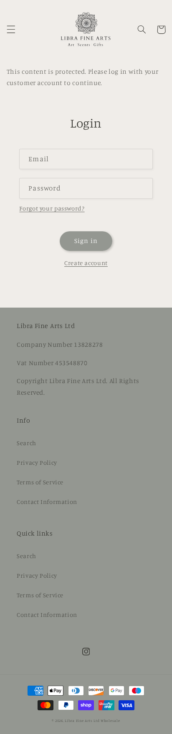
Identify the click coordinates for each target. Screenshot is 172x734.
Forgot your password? (51, 208)
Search (26, 442)
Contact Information (47, 501)
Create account (86, 262)
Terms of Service (40, 482)
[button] (10, 29)
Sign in (85, 241)
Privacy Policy (37, 462)
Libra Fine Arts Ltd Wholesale (92, 720)
